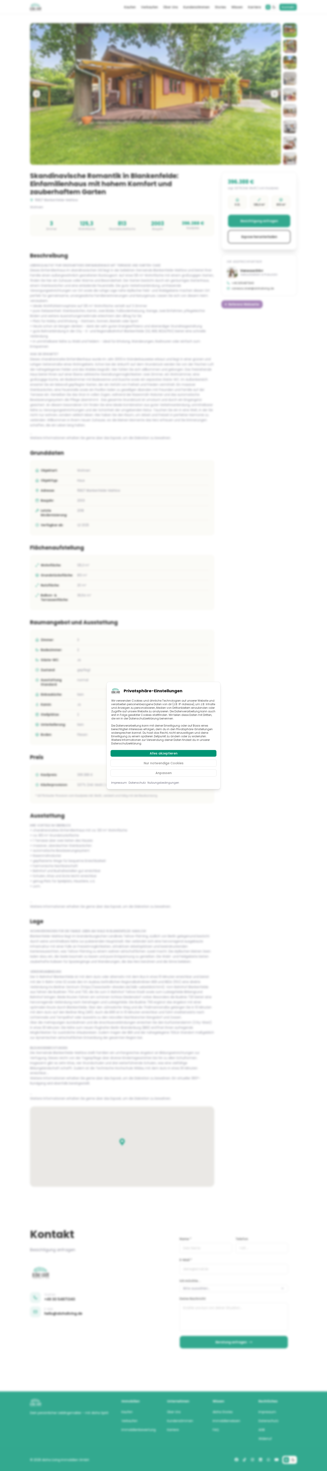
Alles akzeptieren (164, 753)
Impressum (119, 783)
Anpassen (163, 773)
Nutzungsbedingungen (163, 783)
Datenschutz (137, 783)
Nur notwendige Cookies (164, 763)
